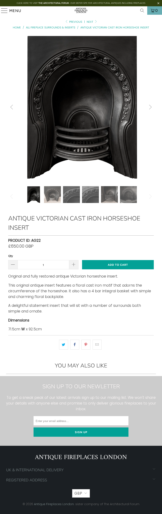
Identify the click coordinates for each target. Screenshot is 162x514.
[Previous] (12, 107)
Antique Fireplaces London (54, 504)
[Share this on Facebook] (74, 345)
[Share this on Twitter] (63, 345)
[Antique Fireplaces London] (81, 10)
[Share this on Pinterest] (85, 345)
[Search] (142, 10)
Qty (10, 256)
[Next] (150, 107)
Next (90, 22)
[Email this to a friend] (97, 345)
